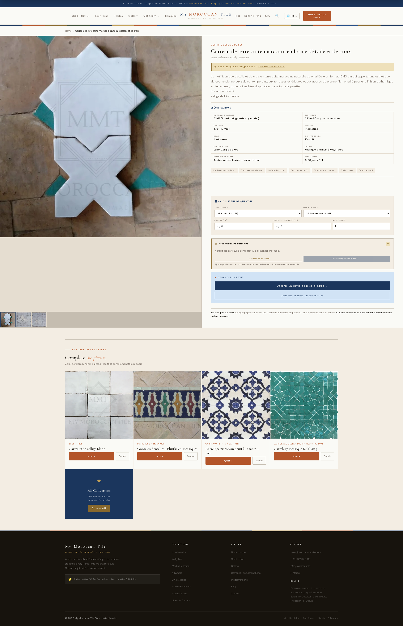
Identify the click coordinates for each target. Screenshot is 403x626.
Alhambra (177, 573)
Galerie (235, 566)
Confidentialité (291, 618)
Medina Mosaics (180, 566)
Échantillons (252, 15)
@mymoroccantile (300, 566)
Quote (91, 456)
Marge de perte (311, 207)
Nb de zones (339, 220)
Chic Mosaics (179, 580)
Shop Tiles (81, 16)
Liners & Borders (181, 600)
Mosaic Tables (179, 593)
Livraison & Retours (328, 618)
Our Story (152, 16)
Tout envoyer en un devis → (346, 258)
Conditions (308, 618)
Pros (238, 15)
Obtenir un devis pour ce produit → (302, 285)
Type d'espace (222, 207)
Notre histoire (238, 552)
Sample (122, 456)
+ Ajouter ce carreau (258, 258)
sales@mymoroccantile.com (305, 552)
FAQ (267, 15)
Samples (171, 15)
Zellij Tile (177, 559)
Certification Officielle (271, 66)
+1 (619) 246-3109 (300, 559)
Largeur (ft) (221, 220)
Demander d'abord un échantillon (302, 295)
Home (68, 30)
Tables (118, 15)
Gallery (133, 15)
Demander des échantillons (245, 573)
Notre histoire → (268, 3)
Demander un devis (317, 16)
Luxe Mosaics (179, 552)
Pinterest (295, 573)
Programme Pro (239, 580)
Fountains (102, 15)
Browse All (99, 508)
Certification (237, 559)
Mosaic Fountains (181, 586)
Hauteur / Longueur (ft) (286, 220)
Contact (235, 593)
